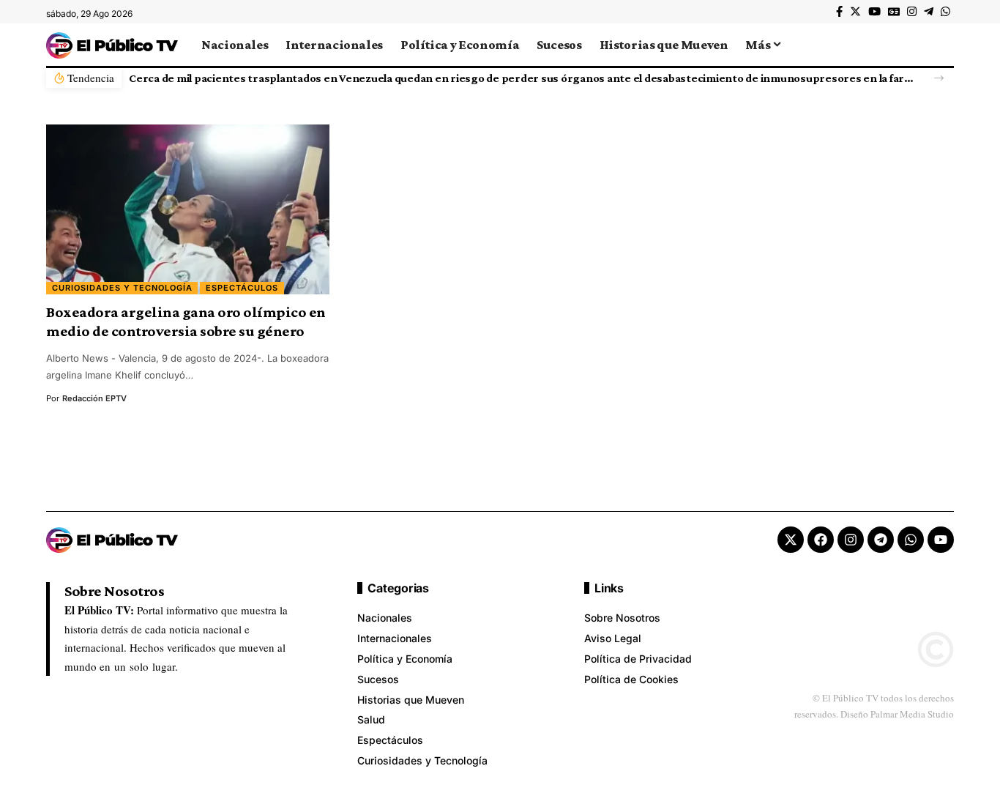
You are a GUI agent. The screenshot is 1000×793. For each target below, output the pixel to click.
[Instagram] (911, 11)
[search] (943, 44)
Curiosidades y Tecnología (122, 288)
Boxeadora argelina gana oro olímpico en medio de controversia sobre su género (186, 321)
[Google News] (893, 11)
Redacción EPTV (94, 398)
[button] (939, 78)
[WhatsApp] (945, 11)
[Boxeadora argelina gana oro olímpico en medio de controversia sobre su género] (187, 209)
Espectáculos (242, 288)
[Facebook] (839, 11)
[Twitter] (855, 11)
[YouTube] (874, 11)
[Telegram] (928, 11)
